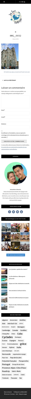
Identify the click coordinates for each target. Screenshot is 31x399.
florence (20, 340)
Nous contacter (8, 392)
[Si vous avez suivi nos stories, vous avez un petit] (6, 227)
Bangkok (13, 326)
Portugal (6, 364)
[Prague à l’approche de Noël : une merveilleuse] (6, 236)
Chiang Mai (5, 334)
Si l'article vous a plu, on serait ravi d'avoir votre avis (17, 72)
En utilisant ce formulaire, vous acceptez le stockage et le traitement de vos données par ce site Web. (15, 135)
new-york (16, 350)
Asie (3, 324)
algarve (5, 320)
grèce (23, 344)
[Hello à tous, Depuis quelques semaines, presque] (15, 227)
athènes (21, 323)
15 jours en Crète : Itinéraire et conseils (19, 283)
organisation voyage (19, 354)
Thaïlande (5, 378)
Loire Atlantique (7, 351)
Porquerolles (23, 361)
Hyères (11, 347)
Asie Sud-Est (12, 324)
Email (3, 117)
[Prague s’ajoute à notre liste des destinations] (15, 246)
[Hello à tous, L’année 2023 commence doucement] (6, 246)
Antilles (22, 320)
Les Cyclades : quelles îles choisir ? (18, 269)
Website (3, 124)
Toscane (14, 378)
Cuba (19, 334)
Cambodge (6, 330)
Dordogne (18, 337)
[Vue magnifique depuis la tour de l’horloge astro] (25, 246)
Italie (19, 347)
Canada (15, 330)
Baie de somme (5, 326)
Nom (3, 110)
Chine (13, 334)
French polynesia (12, 344)
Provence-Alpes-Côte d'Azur (14, 368)
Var (20, 378)
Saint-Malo (16, 371)
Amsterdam (13, 320)
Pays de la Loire (15, 358)
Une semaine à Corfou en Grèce (17, 290)
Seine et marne (6, 374)
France (3, 344)
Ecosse (4, 341)
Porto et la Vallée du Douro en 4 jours (19, 297)
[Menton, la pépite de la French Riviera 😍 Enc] (15, 236)
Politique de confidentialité (20, 392)
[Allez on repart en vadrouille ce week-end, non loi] (25, 227)
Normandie (6, 354)
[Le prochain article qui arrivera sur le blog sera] (25, 236)
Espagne (13, 341)
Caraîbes (23, 330)
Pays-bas (5, 357)
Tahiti (22, 374)
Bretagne (21, 327)
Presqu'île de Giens (18, 364)
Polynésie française (9, 361)
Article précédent (10, 80)
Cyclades (7, 337)
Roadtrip (6, 371)
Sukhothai (16, 374)
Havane (4, 347)
